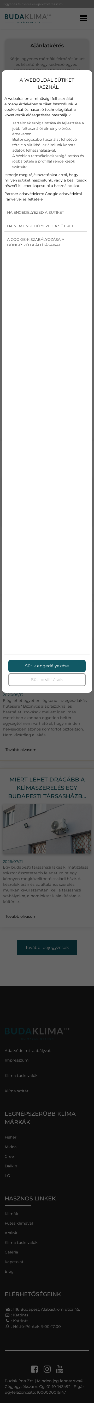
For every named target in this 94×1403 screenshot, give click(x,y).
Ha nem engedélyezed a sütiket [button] (40, 226)
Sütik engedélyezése (47, 665)
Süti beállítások (47, 679)
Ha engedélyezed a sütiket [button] (35, 212)
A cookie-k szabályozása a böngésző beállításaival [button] (35, 242)
